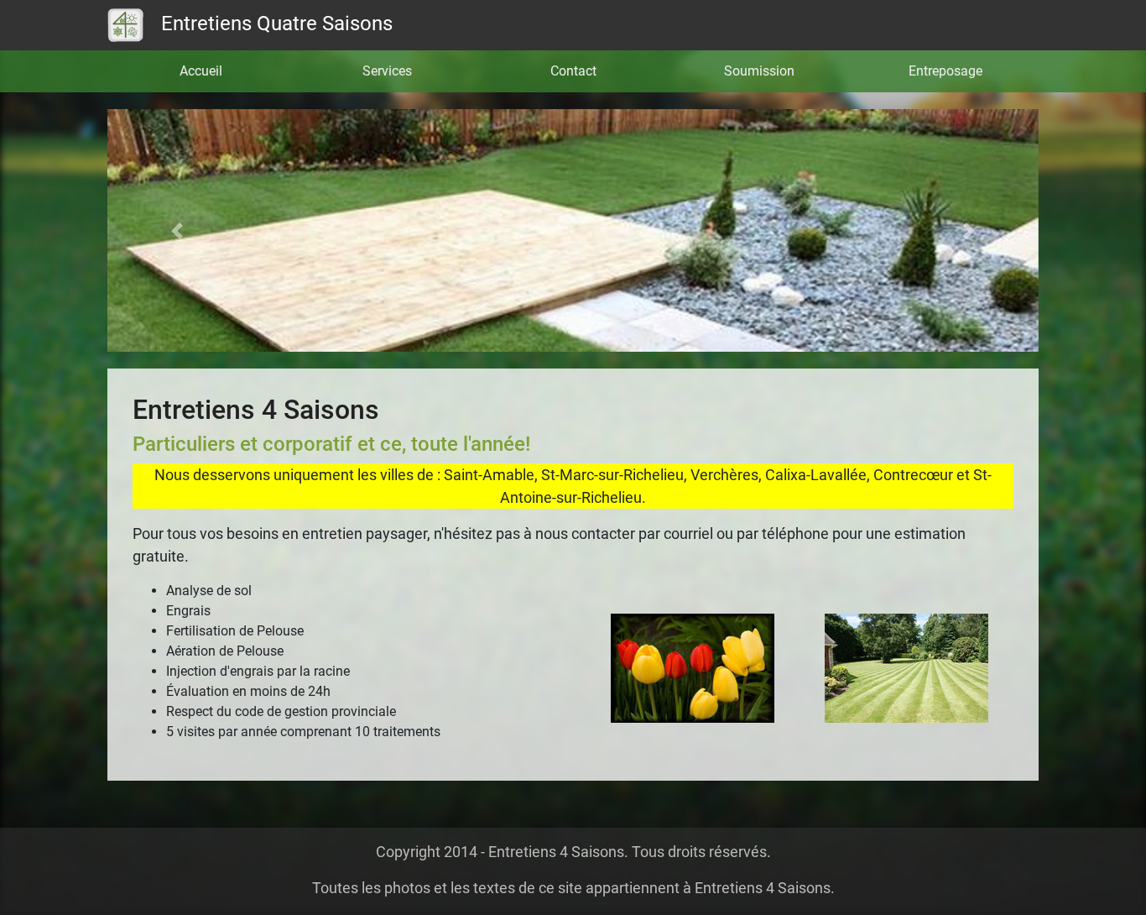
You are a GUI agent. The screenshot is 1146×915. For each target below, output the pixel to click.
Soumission (759, 71)
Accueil (201, 71)
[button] (177, 230)
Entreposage (945, 71)
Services (387, 71)
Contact (573, 71)
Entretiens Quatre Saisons (274, 23)
